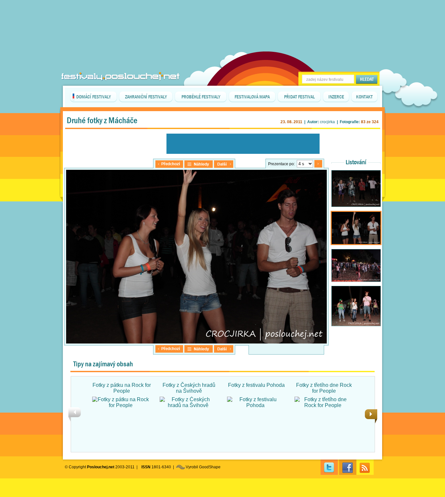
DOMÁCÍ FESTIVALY (93, 97)
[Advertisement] (222, 16)
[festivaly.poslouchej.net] (120, 76)
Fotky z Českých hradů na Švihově (189, 388)
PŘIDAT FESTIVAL (299, 97)
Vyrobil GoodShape (203, 467)
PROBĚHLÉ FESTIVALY (200, 97)
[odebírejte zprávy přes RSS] (365, 467)
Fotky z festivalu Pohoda (256, 385)
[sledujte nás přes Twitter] (329, 467)
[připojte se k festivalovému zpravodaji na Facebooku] (347, 467)
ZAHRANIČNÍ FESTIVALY (146, 97)
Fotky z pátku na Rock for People (122, 388)
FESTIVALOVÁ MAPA (252, 97)
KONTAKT (364, 97)
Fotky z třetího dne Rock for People (324, 388)
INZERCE (336, 97)
